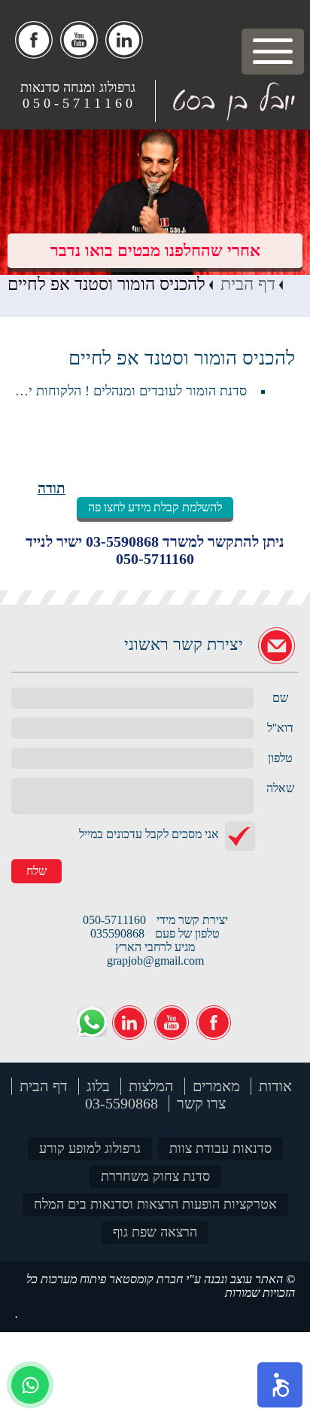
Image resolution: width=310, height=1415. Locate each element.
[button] (279, 1384)
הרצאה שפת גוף (155, 1232)
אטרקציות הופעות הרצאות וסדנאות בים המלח (155, 1204)
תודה (51, 488)
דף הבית (247, 284)
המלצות (151, 1086)
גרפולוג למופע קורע (90, 1148)
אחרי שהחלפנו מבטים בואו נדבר (155, 250)
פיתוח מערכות (73, 1279)
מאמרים (216, 1086)
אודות (275, 1086)
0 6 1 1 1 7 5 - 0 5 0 (77, 103)
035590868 (117, 933)
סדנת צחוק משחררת (155, 1176)
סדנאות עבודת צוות (220, 1148)
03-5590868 (122, 541)
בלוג (98, 1086)
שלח (36, 871)
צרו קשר (201, 1103)
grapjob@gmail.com (155, 960)
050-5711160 (155, 558)
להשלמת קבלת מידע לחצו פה (155, 507)
